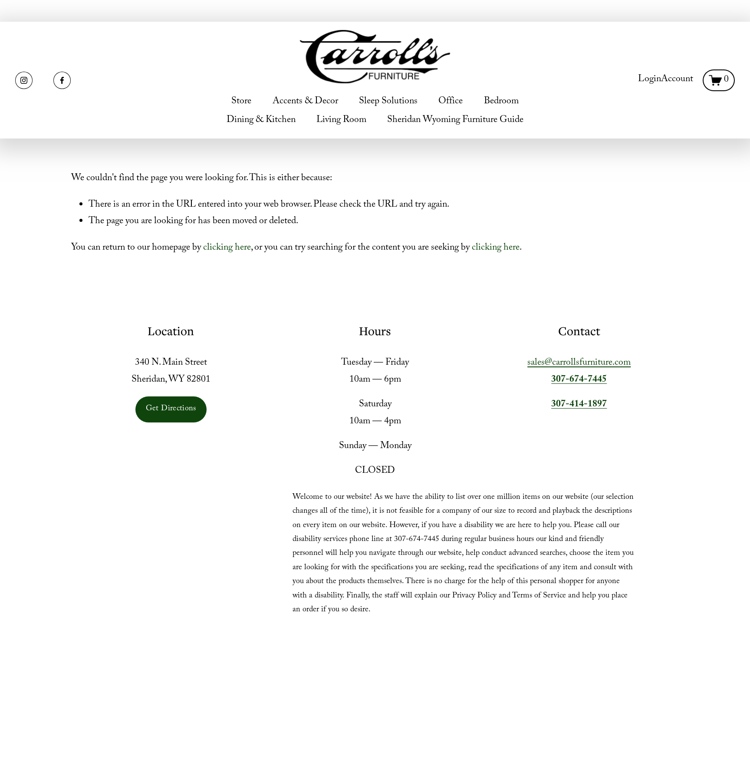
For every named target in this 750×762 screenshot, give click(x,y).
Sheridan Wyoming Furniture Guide (455, 120)
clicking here (227, 248)
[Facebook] (62, 80)
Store (241, 102)
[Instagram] (24, 80)
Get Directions (171, 409)
